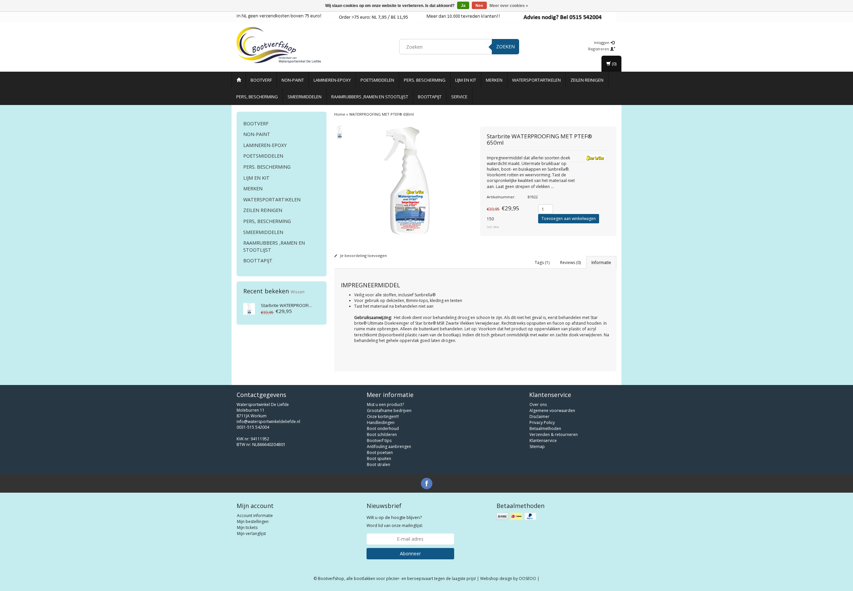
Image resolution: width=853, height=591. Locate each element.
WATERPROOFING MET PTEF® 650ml (306, 305)
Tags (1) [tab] (542, 262)
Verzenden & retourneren (553, 434)
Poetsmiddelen (377, 80)
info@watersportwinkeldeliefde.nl (268, 421)
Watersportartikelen (536, 80)
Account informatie (255, 515)
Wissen (298, 291)
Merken (494, 80)
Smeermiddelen (305, 97)
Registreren (599, 48)
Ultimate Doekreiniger (388, 323)
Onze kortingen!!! (383, 416)
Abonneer (410, 553)
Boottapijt (429, 97)
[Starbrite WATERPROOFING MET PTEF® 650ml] (249, 308)
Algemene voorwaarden (552, 410)
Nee (479, 5)
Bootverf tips (379, 440)
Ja (463, 5)
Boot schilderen (382, 434)
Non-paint (293, 80)
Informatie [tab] (601, 262)
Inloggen (602, 42)
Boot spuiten (379, 458)
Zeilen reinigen (586, 80)
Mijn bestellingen (253, 521)
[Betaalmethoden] (516, 516)
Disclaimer (539, 416)
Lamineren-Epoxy (332, 80)
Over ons (538, 404)
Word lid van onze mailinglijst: (395, 521)
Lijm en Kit (465, 80)
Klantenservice (543, 440)
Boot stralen (378, 464)
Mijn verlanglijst (251, 533)
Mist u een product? (385, 404)
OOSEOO (527, 578)
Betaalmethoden (545, 428)
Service (459, 97)
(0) (613, 64)
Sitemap (537, 446)
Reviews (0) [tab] (570, 262)
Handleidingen (381, 422)
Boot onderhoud (383, 428)
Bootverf (261, 80)
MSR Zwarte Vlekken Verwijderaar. (468, 323)
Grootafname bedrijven (389, 410)
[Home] (239, 80)
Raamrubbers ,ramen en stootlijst (369, 97)
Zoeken (505, 46)
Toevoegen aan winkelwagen (568, 218)
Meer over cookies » (508, 5)
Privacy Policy (542, 422)
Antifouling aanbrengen (389, 446)
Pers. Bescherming (424, 80)
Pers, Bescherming (257, 97)
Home (339, 114)
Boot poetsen (380, 452)
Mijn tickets (247, 527)
